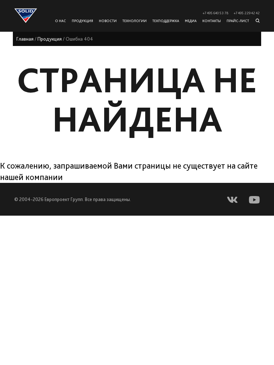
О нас (60, 21)
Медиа (191, 21)
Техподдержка (165, 21)
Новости (108, 21)
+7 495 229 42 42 (247, 13)
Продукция (49, 39)
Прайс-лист (238, 21)
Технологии (134, 21)
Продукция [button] (82, 21)
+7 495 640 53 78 (215, 13)
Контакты (211, 21)
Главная (25, 39)
